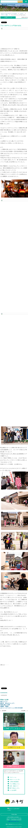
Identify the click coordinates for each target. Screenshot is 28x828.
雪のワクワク (4, 701)
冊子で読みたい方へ (15, 788)
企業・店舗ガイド (14, 786)
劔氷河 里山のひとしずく (7, 703)
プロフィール (13, 777)
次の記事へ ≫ (24, 710)
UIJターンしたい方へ (15, 779)
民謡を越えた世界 (5, 704)
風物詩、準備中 (4, 706)
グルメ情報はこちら (15, 783)
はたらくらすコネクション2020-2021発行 (11, 708)
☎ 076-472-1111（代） (14, 821)
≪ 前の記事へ (3, 710)
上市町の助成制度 (14, 781)
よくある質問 (13, 790)
